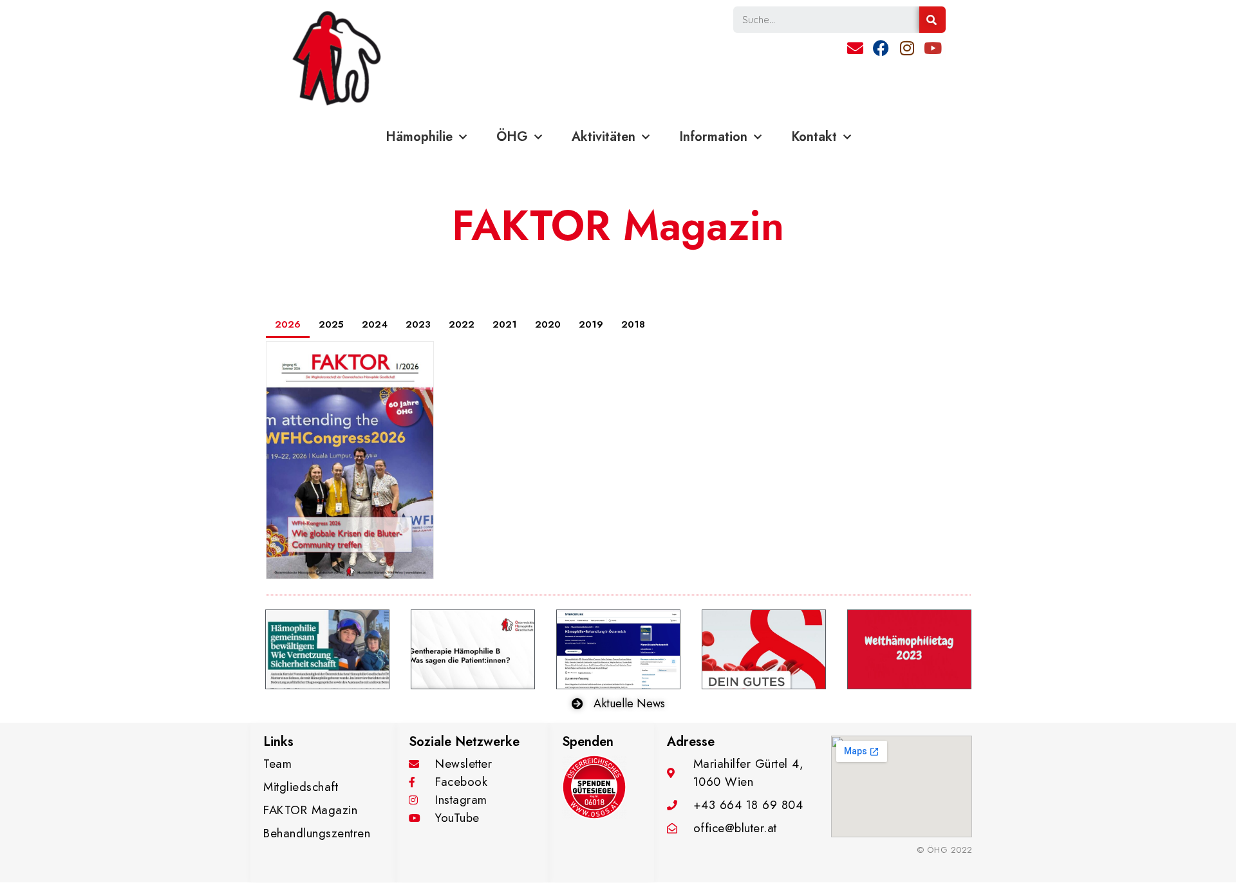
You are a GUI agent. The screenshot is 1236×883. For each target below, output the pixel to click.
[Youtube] (933, 47)
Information (713, 136)
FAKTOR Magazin (618, 225)
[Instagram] (907, 47)
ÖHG (512, 136)
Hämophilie (419, 136)
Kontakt (814, 136)
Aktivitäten (603, 136)
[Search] (932, 19)
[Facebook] (881, 47)
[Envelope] (855, 47)
